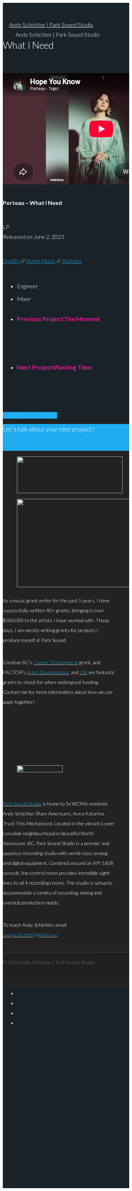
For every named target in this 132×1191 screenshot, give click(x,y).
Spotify (11, 260)
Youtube (72, 260)
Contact (87, 1119)
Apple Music (41, 260)
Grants (86, 1104)
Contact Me (19, 446)
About (84, 1043)
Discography (95, 1059)
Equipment (93, 1089)
